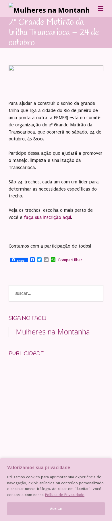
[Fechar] (106, 462)
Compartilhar (70, 260)
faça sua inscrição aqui (46, 217)
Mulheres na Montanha (53, 331)
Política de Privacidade (64, 495)
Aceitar (56, 508)
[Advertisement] (52, 398)
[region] (56, 489)
